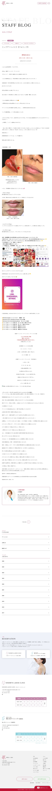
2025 (3, 567)
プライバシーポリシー (46, 782)
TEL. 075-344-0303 (6, 728)
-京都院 (44, 763)
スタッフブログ (36, 771)
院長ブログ (4, 548)
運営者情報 (32, 782)
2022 (3, 584)
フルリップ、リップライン (29, 43)
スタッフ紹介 (35, 766)
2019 (3, 601)
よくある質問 (45, 758)
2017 (3, 612)
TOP (34, 756)
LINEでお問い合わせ (42, 779)
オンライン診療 (36, 770)
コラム (44, 756)
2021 (3, 590)
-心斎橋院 (44, 761)
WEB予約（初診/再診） (42, 3)
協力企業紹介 (38, 782)
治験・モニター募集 (46, 768)
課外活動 (44, 765)
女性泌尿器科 (35, 758)
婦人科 (34, 759)
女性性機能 (35, 761)
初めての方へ (35, 768)
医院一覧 (44, 759)
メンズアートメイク (36, 765)
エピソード (45, 770)
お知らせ (16, 43)
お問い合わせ (24, 779)
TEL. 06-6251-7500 (6, 692)
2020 (3, 595)
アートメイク (6, 43)
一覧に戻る (24, 522)
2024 (3, 572)
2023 (3, 578)
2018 (3, 607)
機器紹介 (44, 766)
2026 (3, 561)
